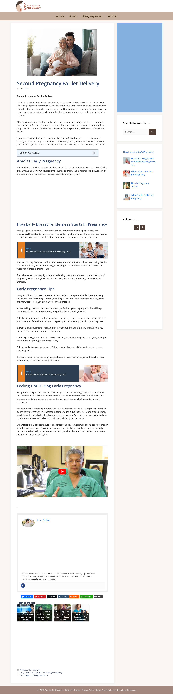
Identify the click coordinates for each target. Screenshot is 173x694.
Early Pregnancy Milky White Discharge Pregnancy (41, 672)
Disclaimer (121, 690)
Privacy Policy (88, 690)
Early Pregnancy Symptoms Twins (34, 675)
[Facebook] (23, 585)
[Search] (152, 132)
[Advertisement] (62, 200)
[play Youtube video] (62, 471)
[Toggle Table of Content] (93, 153)
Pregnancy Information (29, 670)
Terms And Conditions (105, 690)
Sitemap (132, 690)
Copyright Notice (72, 690)
